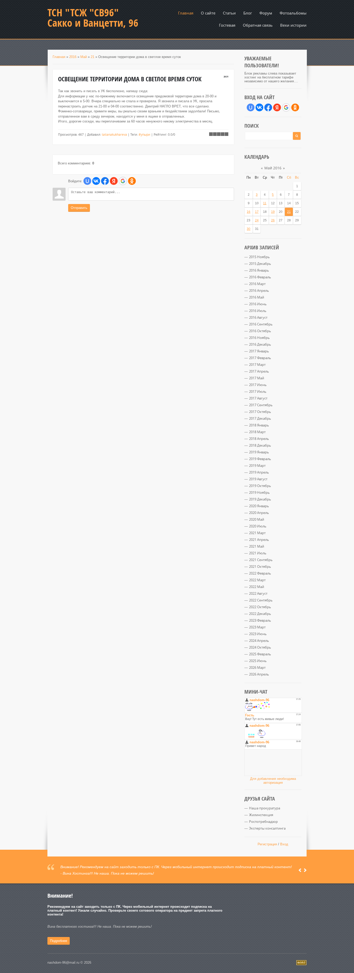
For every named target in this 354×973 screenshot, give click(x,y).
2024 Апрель (259, 640)
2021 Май (256, 546)
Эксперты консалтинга (267, 828)
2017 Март (257, 364)
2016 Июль (257, 310)
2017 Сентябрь (261, 405)
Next (305, 870)
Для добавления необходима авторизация (273, 781)
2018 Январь (259, 425)
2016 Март (257, 283)
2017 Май (256, 378)
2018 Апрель (259, 438)
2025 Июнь (258, 660)
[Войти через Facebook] (105, 181)
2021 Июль (257, 553)
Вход (284, 844)
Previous (300, 870)
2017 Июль (257, 391)
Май (83, 57)
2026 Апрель (259, 674)
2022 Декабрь (260, 613)
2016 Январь (259, 270)
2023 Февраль (260, 620)
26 (273, 220)
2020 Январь (259, 506)
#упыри (144, 134)
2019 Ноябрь (259, 492)
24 (257, 220)
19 (273, 212)
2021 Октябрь (260, 566)
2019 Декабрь (260, 499)
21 (92, 57)
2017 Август (258, 398)
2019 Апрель (259, 472)
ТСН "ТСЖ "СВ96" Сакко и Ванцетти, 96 (92, 17)
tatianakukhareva (114, 134)
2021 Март (257, 533)
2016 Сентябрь (261, 324)
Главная (59, 57)
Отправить (79, 208)
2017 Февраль (260, 357)
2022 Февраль (260, 573)
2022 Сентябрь (261, 600)
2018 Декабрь (260, 445)
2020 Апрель (259, 512)
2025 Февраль (260, 654)
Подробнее (58, 941)
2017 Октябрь (260, 411)
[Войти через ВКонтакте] (96, 181)
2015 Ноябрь (259, 257)
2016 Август (258, 317)
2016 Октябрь (260, 331)
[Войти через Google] (123, 181)
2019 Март (257, 465)
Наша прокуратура (264, 808)
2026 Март (257, 667)
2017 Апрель (259, 371)
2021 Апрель (259, 539)
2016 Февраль (260, 277)
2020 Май (256, 519)
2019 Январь (259, 452)
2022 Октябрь (260, 607)
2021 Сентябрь (261, 559)
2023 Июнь (258, 633)
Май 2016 (272, 167)
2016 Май (256, 297)
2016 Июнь (258, 304)
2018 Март (257, 432)
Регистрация (267, 844)
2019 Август (258, 479)
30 (248, 229)
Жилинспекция (261, 814)
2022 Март (257, 580)
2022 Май (256, 586)
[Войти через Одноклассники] (132, 181)
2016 (72, 57)
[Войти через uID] (87, 181)
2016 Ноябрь (259, 337)
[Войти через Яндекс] (114, 181)
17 (257, 212)
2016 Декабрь (260, 344)
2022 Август (258, 593)
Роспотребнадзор (263, 821)
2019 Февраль (260, 458)
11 (264, 203)
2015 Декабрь (260, 263)
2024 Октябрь (260, 647)
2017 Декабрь (260, 418)
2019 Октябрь (260, 485)
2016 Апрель (259, 290)
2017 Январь (259, 351)
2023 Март (257, 627)
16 (248, 212)
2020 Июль (257, 526)
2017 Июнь (258, 384)
